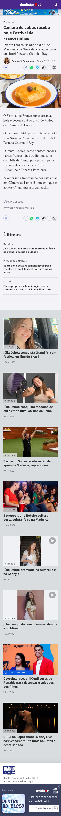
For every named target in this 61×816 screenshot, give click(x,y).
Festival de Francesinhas (18, 208)
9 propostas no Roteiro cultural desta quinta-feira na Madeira (26, 517)
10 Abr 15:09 (9, 362)
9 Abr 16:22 (8, 470)
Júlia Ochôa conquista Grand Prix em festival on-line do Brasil (29, 354)
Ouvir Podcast (44, 808)
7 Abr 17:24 (8, 692)
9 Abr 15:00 (8, 750)
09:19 (6, 579)
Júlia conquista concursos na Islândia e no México (30, 626)
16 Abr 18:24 (9, 633)
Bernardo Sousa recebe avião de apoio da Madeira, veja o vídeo (26, 463)
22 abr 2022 (46, 61)
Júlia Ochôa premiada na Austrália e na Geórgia (29, 571)
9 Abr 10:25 (8, 416)
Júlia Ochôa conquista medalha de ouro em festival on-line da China (28, 408)
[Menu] (5, 5)
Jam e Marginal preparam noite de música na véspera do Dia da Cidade (29, 250)
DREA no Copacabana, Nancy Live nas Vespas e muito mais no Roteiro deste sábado (29, 740)
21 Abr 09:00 (9, 525)
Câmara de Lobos (13, 201)
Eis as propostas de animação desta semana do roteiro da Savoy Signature (27, 287)
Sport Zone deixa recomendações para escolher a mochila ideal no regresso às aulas (27, 268)
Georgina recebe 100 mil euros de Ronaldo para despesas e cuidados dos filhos (28, 682)
